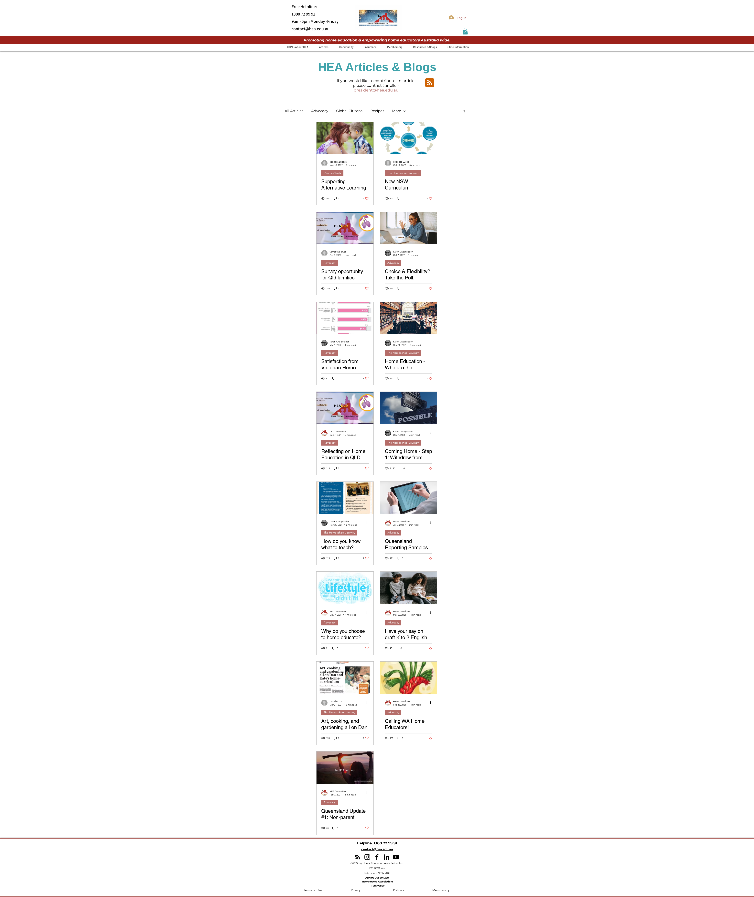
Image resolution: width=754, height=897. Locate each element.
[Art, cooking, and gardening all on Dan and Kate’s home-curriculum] (345, 678)
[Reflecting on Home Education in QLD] (345, 408)
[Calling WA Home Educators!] (408, 678)
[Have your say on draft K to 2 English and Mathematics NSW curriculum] (408, 588)
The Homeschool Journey (403, 173)
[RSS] (357, 857)
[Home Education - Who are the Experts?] (408, 318)
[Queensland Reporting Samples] (408, 498)
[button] (465, 31)
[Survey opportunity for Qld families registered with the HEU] (345, 228)
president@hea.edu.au (376, 90)
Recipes (377, 111)
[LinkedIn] (386, 857)
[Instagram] (367, 857)
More (396, 111)
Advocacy (319, 111)
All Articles (294, 111)
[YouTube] (396, 857)
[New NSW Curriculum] (408, 138)
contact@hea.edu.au (310, 28)
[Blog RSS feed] (429, 82)
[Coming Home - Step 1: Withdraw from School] (408, 408)
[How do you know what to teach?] (345, 498)
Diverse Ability (332, 173)
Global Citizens (349, 111)
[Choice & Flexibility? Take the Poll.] (408, 228)
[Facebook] (377, 857)
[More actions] (368, 163)
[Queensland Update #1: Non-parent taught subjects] (345, 767)
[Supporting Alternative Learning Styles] (345, 138)
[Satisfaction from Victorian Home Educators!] (345, 318)
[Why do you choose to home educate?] (345, 588)
